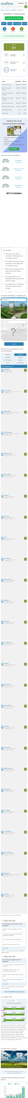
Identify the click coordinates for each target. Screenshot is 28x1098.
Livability (20, 3)
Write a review (5, 950)
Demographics (17, 23)
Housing (20, 357)
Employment (20, 354)
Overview (4, 23)
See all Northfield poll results (14, 992)
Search (2, 10)
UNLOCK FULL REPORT (15, 18)
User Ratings (20, 362)
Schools (20, 360)
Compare (14, 344)
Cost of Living (7, 360)
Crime (7, 362)
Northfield (13, 10)
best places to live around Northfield (13, 915)
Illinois (7, 10)
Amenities (7, 357)
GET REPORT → (14, 149)
